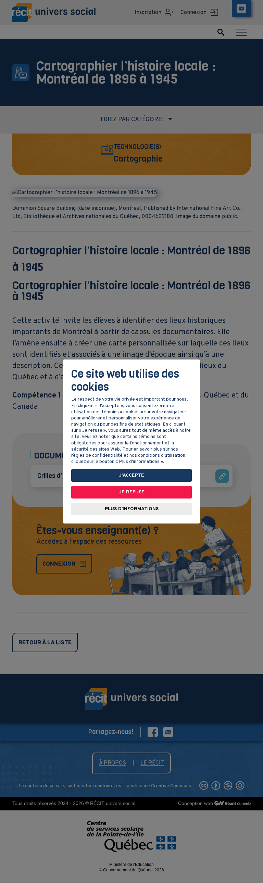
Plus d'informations (132, 509)
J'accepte (131, 475)
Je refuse (132, 492)
